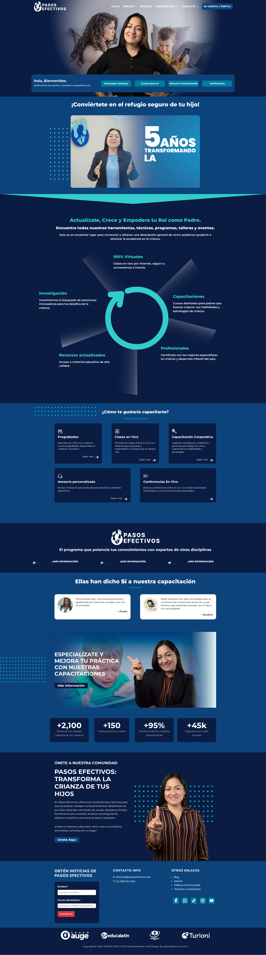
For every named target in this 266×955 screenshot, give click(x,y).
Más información (71, 685)
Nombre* (63, 886)
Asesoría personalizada (76, 482)
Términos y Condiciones (187, 889)
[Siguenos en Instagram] (202, 900)
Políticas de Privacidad (187, 885)
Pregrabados (68, 437)
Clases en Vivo (126, 437)
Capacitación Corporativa (192, 437)
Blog (176, 877)
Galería (178, 881)
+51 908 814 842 (125, 881)
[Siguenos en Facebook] (176, 900)
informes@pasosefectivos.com (133, 876)
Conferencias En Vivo (160, 482)
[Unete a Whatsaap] (184, 900)
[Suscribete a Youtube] (211, 900)
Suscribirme (66, 914)
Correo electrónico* (69, 900)
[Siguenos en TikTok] (193, 900)
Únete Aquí (67, 840)
